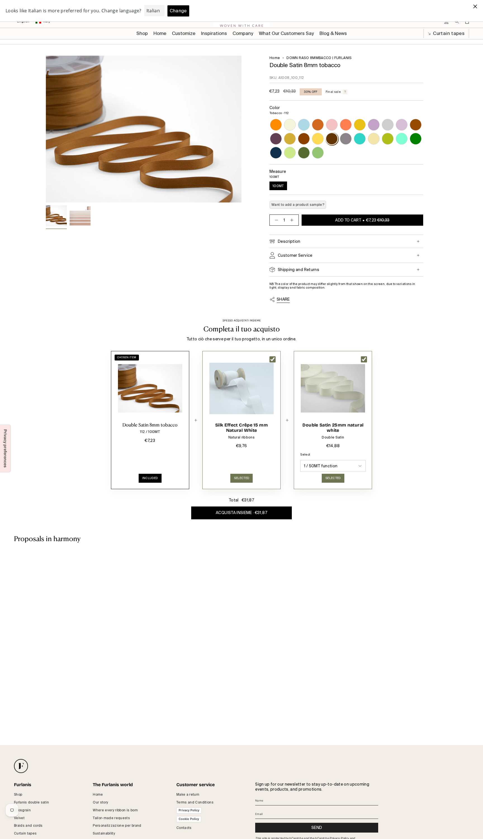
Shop (18, 794)
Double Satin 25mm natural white (332, 427)
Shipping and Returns (298, 269)
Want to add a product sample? (297, 204)
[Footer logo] (21, 766)
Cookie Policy (189, 819)
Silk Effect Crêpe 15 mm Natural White (241, 427)
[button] (183, 33)
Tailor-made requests (111, 818)
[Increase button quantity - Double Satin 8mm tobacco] (293, 220)
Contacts (184, 828)
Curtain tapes (448, 33)
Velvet (19, 818)
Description (289, 241)
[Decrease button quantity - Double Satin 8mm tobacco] (275, 220)
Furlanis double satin (31, 802)
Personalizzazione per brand (117, 825)
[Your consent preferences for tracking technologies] (5, 448)
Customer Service (295, 255)
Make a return (188, 794)
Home (274, 58)
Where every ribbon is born (115, 810)
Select (305, 454)
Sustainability (104, 833)
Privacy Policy (189, 810)
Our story (100, 802)
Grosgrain (22, 810)
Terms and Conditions (195, 802)
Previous (45, 129)
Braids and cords (28, 825)
